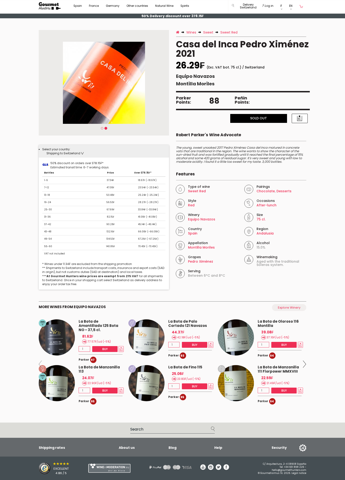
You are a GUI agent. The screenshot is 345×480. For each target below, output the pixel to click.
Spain (77, 6)
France (94, 6)
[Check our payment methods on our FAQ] (169, 467)
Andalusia (265, 233)
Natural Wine (164, 6)
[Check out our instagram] (211, 468)
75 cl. (261, 219)
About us (127, 447)
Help (218, 447)
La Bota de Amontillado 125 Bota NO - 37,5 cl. (98, 325)
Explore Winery (289, 307)
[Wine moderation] (108, 468)
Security (279, 447)
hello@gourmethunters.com (289, 470)
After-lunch (266, 205)
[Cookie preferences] (297, 447)
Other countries (137, 6)
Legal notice (298, 473)
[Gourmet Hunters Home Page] (49, 5)
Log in (268, 6)
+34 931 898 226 (294, 467)
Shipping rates (52, 447)
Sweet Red (197, 191)
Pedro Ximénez (200, 261)
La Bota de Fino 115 (185, 367)
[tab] (104, 151)
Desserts (283, 191)
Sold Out (258, 118)
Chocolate (266, 191)
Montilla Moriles (195, 83)
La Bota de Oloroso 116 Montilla (278, 323)
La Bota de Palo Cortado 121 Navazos (187, 323)
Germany (112, 6)
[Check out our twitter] (218, 468)
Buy (105, 349)
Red (191, 205)
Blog (172, 447)
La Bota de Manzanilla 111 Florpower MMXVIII (278, 369)
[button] (248, 7)
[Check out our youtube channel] (203, 468)
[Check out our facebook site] (226, 468)
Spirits (184, 6)
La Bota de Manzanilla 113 (99, 369)
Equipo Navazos (195, 76)
